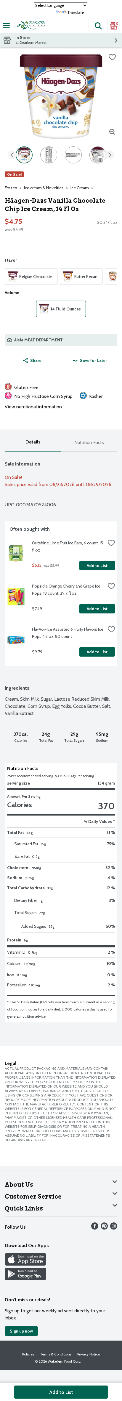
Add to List (97, 565)
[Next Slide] (109, 155)
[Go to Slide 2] (49, 155)
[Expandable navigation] (6, 25)
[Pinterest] (104, 1228)
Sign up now (21, 1331)
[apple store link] (25, 1264)
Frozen (11, 187)
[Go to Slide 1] (24, 155)
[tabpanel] (61, 737)
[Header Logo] (30, 26)
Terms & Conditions (55, 1354)
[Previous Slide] (12, 155)
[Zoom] (112, 131)
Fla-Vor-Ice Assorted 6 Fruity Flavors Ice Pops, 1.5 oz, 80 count (68, 633)
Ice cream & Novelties (44, 187)
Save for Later (93, 360)
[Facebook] (94, 1228)
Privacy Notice (88, 1354)
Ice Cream (79, 187)
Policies (28, 1354)
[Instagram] (113, 1228)
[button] (98, 26)
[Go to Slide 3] (73, 155)
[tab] (33, 443)
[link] (89, 360)
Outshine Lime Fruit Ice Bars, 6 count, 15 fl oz (68, 546)
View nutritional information (33, 407)
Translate (75, 12)
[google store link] (25, 1278)
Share (35, 360)
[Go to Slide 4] (98, 155)
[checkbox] (112, 57)
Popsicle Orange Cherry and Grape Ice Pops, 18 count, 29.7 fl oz (66, 589)
